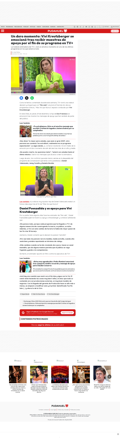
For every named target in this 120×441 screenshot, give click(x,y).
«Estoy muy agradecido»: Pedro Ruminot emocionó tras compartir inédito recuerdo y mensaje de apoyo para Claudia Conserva (54, 263)
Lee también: (25, 202)
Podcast (26, 26)
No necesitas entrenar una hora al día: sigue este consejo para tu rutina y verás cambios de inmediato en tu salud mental (18, 388)
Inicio (3, 26)
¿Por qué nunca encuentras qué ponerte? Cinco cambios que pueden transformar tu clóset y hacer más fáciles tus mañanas (81, 388)
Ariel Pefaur (17, 52)
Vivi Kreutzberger (53, 294)
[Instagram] (89, 27)
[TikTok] (84, 27)
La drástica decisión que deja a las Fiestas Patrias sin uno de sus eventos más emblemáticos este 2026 (60, 387)
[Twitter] (27, 98)
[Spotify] (92, 27)
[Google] (75, 27)
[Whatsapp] (95, 27)
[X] (81, 27)
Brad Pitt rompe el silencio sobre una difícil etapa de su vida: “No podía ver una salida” (102, 387)
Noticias (32, 26)
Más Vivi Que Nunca (39, 294)
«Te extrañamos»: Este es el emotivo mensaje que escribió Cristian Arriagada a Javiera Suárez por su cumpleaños (53, 128)
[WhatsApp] (32, 98)
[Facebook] (78, 27)
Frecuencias (18, 26)
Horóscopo (60, 26)
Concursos (45, 26)
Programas (9, 26)
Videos (39, 26)
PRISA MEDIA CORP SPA (51, 413)
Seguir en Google (67, 312)
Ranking (52, 26)
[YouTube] (86, 27)
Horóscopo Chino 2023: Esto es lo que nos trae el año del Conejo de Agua (47, 301)
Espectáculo (25, 294)
